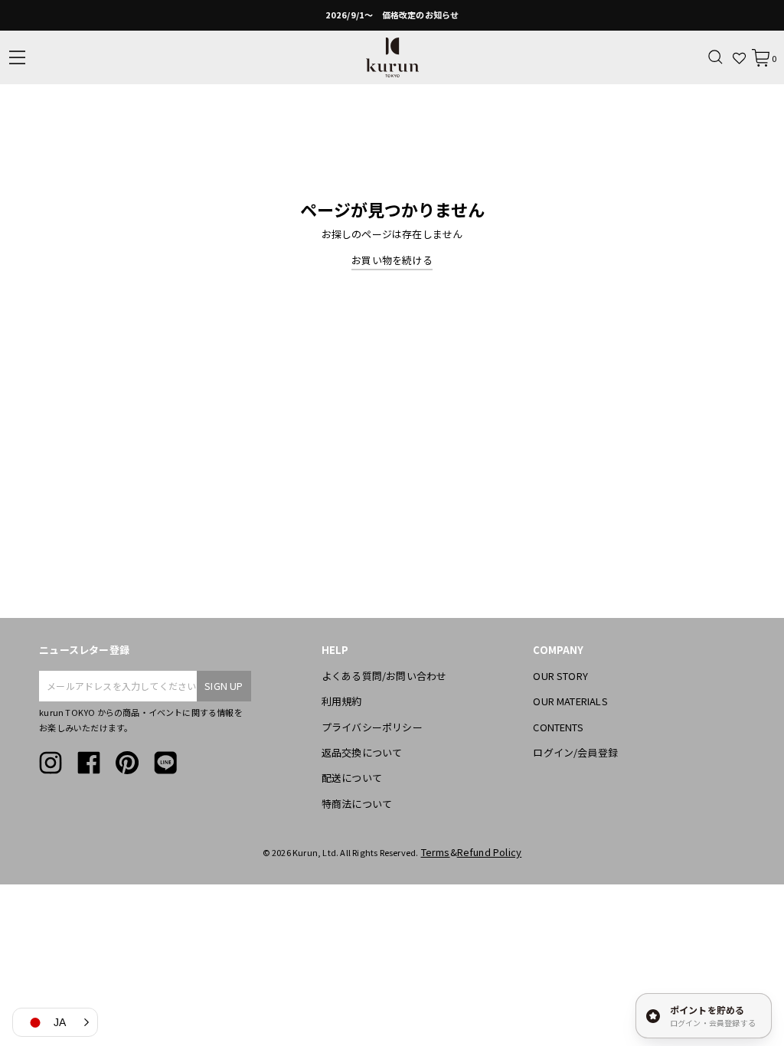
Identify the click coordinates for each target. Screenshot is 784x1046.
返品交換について (362, 752)
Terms (435, 852)
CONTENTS (558, 727)
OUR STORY (560, 675)
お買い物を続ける (392, 260)
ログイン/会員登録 (575, 752)
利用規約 (342, 701)
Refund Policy (489, 852)
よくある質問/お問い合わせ (384, 675)
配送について (352, 777)
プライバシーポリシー (372, 727)
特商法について (357, 803)
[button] (55, 1022)
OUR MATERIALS (570, 701)
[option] (392, 15)
